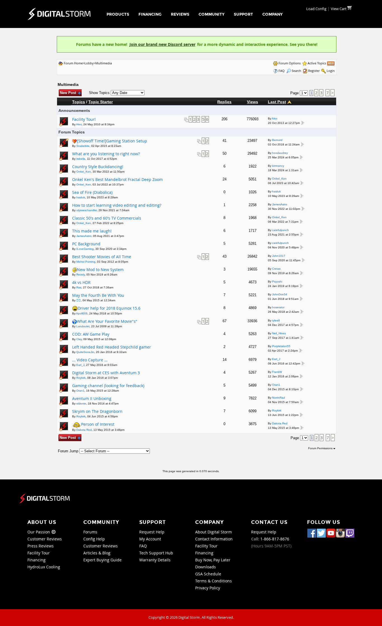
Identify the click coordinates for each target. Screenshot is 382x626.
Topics (78, 102)
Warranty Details (155, 560)
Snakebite (82, 145)
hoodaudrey (280, 152)
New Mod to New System (100, 269)
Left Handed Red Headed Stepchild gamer (111, 347)
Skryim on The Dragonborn (97, 411)
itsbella (80, 158)
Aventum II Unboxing (91, 398)
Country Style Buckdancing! (97, 166)
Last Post (277, 102)
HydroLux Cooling (43, 566)
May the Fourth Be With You (98, 295)
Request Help (151, 532)
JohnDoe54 (279, 294)
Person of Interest (97, 424)
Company (272, 14)
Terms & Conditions (213, 580)
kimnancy (278, 165)
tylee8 (276, 320)
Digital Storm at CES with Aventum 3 (106, 372)
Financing (150, 14)
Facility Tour (38, 553)
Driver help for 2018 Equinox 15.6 (109, 308)
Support (243, 14)
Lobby (89, 63)
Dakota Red (84, 429)
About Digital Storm (213, 532)
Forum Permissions (320, 448)
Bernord (277, 140)
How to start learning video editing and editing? (116, 205)
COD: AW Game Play (90, 334)
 (78, 300)
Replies (224, 102)
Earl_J (80, 364)
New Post (68, 93)
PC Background (86, 243)
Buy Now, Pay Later (212, 560)
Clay (79, 339)
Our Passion (39, 532)
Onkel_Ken (83, 171)
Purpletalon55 (281, 346)
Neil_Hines (279, 333)
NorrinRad (278, 397)
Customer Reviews (44, 539)
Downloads (205, 566)
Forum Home (73, 63)
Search (296, 71)
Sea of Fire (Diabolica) (92, 192)
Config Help (94, 539)
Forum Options (290, 63)
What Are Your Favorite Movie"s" (107, 321)
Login (331, 71)
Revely (80, 274)
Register (314, 71)
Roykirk (81, 377)
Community (212, 14)
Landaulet (82, 326)
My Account (150, 539)
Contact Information (214, 539)
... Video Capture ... (90, 360)
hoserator (278, 307)
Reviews (180, 14)
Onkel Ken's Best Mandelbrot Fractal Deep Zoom (117, 179)
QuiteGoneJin (85, 352)
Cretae (276, 268)
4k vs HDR (81, 282)
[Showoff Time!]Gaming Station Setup (112, 140)
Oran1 (80, 390)
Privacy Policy (207, 587)
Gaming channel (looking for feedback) (108, 385)
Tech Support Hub (156, 553)
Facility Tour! (84, 119)
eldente (81, 403)
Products (118, 14)
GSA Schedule (208, 573)
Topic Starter (100, 102)
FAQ (282, 71)
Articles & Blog (96, 553)
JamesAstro (279, 204)
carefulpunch (280, 230)
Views (252, 102)
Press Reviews (40, 546)
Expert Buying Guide (102, 560)
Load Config (316, 8)
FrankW (277, 371)
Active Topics (317, 63)
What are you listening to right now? (106, 153)
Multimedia (103, 63)
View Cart (339, 8)
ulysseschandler (86, 210)
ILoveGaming (85, 248)
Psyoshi (277, 281)
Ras (78, 287)
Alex (79, 124)
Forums (90, 532)
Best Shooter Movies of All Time (101, 256)
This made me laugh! (92, 231)
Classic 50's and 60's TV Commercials (106, 218)
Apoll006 (82, 313)
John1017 (278, 255)
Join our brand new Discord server (162, 44)
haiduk (80, 197)
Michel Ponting (85, 261)
